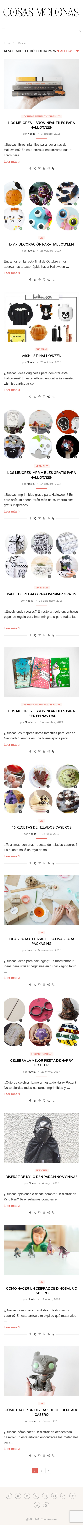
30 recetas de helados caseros (42, 827)
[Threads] (46, 1505)
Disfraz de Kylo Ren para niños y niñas (42, 1177)
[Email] (54, 1496)
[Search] (79, 30)
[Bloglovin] (63, 1496)
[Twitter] (18, 1496)
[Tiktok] (37, 1505)
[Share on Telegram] (48, 168)
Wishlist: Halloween (41, 356)
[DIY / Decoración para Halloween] (41, 205)
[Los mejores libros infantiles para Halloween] (41, 84)
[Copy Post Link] (53, 168)
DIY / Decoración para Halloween (41, 244)
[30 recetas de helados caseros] (41, 788)
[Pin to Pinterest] (39, 168)
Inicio (7, 43)
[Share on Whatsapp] (44, 168)
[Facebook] (9, 1496)
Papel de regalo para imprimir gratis (41, 594)
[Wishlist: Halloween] (41, 317)
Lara (29, 950)
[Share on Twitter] (34, 168)
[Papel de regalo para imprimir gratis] (41, 555)
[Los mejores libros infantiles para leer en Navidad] (41, 672)
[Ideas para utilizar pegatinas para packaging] (41, 900)
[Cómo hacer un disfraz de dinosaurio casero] (41, 1250)
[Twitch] (72, 1496)
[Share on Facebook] (30, 168)
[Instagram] (27, 1496)
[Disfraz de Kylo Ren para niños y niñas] (41, 1138)
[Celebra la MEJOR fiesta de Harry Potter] (41, 1022)
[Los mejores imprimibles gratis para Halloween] (41, 434)
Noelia (31, 133)
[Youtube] (45, 1496)
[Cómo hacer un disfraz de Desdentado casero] (41, 1371)
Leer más (10, 161)
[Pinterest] (36, 1496)
